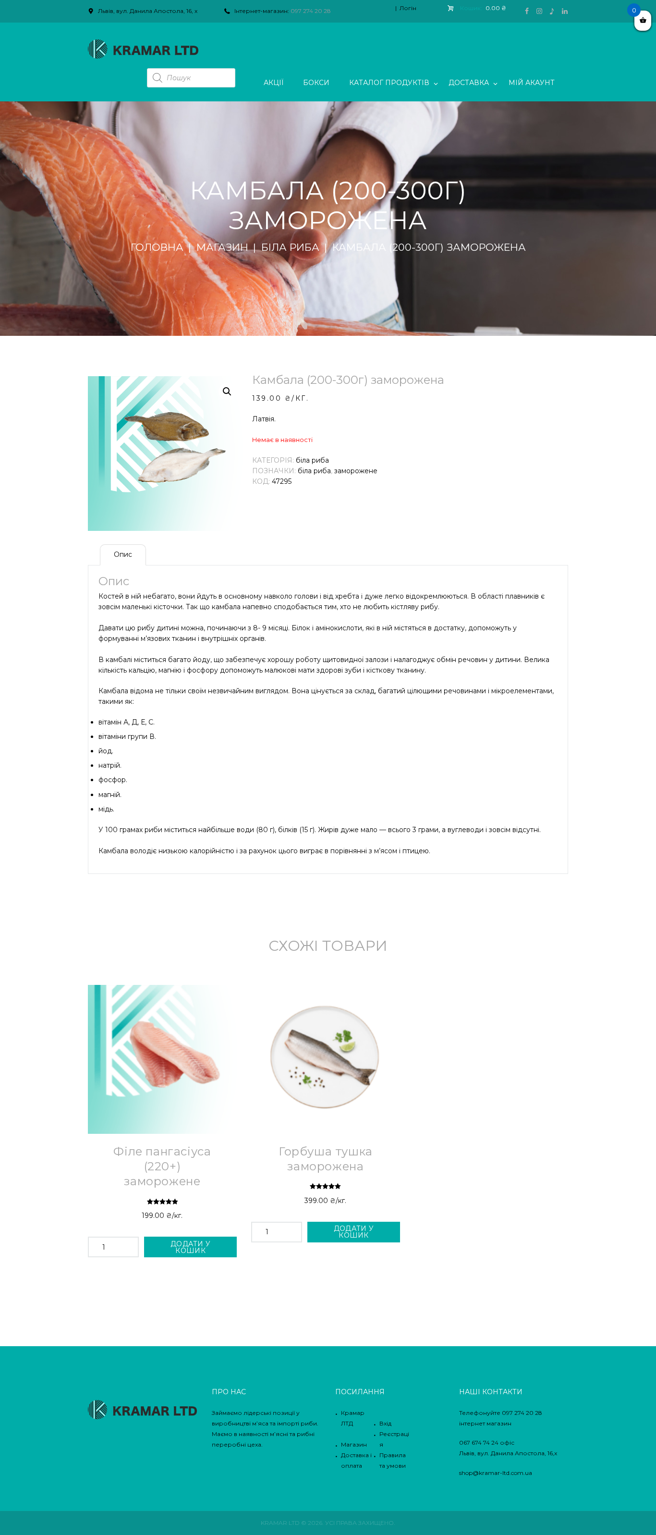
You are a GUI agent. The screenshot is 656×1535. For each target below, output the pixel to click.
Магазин (222, 247)
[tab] (123, 554)
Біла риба (290, 247)
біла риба (314, 471)
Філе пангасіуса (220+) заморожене (162, 1166)
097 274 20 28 (310, 10)
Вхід (385, 1423)
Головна (157, 247)
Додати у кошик (190, 1247)
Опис (123, 554)
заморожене (355, 471)
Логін (408, 8)
